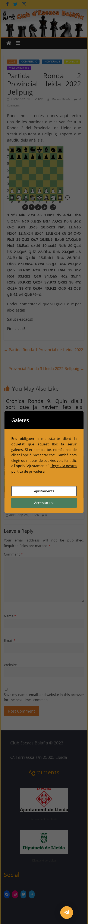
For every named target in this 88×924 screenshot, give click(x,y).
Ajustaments (44, 491)
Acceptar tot (44, 502)
